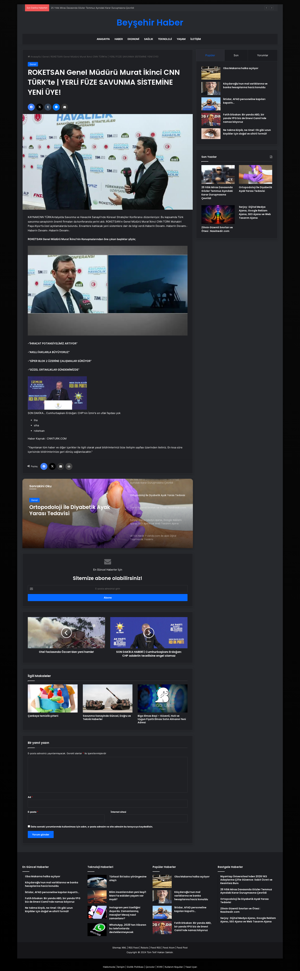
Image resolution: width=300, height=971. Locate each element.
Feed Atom (169, 947)
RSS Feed (133, 947)
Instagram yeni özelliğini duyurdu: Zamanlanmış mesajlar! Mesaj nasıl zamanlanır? (124, 913)
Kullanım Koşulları (174, 966)
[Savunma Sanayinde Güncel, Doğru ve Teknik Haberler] (108, 698)
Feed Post (182, 947)
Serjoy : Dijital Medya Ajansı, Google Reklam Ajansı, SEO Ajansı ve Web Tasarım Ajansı (255, 212)
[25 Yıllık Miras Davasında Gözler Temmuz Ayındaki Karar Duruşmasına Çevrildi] (218, 174)
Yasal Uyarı (191, 966)
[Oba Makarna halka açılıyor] (210, 72)
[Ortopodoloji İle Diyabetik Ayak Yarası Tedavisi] (255, 174)
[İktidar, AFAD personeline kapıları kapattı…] (210, 103)
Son (236, 55)
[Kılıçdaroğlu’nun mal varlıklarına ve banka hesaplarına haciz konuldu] (210, 88)
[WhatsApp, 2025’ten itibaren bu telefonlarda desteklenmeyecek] (97, 929)
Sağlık (148, 38)
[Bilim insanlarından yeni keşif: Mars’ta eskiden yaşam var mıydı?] (97, 896)
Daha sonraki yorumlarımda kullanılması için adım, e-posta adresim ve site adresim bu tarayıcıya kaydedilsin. (92, 826)
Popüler (210, 55)
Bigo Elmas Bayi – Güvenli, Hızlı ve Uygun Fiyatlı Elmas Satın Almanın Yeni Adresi (162, 719)
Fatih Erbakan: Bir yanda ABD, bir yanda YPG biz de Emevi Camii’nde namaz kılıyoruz (244, 118)
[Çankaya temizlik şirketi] (53, 698)
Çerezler (150, 966)
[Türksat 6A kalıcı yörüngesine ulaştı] (97, 881)
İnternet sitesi (118, 811)
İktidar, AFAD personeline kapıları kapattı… (190, 909)
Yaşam (181, 38)
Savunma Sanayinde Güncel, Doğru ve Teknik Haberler (107, 717)
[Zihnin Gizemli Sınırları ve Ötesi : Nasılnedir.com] (218, 214)
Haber (119, 38)
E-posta (33, 811)
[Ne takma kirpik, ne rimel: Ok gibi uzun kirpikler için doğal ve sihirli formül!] (210, 133)
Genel (45, 56)
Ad (30, 797)
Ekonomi (133, 38)
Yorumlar (262, 55)
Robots (144, 947)
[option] (107, 513)
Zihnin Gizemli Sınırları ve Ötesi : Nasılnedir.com (71, 513)
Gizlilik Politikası (135, 966)
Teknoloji (165, 38)
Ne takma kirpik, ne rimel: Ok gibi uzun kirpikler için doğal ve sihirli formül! (247, 131)
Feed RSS (156, 947)
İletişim (195, 38)
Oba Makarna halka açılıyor (240, 68)
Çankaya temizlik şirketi (43, 716)
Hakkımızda (109, 966)
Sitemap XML (119, 947)
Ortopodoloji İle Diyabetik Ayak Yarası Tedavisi (255, 189)
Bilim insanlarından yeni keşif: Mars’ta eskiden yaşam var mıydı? (128, 895)
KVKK (160, 966)
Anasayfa (103, 38)
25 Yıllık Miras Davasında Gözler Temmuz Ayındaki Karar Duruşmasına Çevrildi (217, 193)
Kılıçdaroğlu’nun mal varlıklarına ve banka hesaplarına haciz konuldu (245, 85)
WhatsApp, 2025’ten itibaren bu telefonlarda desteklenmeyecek (127, 928)
